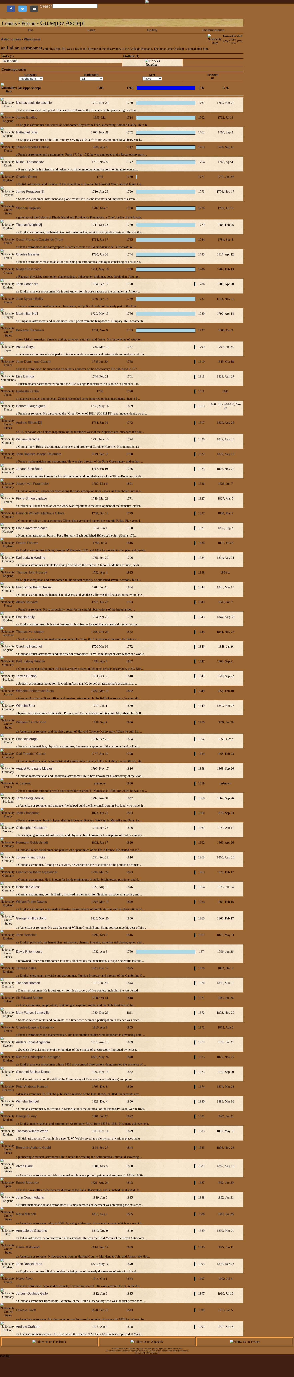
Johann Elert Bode (29, 469)
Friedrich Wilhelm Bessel (34, 587)
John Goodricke (27, 284)
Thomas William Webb (32, 1131)
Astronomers (11, 39)
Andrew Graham (27, 1326)
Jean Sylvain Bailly (29, 298)
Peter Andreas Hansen (32, 1086)
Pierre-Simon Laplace (31, 498)
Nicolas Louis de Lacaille (34, 102)
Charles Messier (27, 254)
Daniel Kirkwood (28, 1247)
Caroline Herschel (29, 646)
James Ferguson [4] (30, 798)
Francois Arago (27, 739)
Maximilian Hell (27, 313)
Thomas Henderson (30, 631)
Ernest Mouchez (27, 1182)
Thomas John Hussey (31, 572)
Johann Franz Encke (30, 857)
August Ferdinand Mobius (34, 768)
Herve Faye (24, 1278)
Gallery (152, 30)
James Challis (26, 968)
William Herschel (28, 439)
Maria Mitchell (26, 1214)
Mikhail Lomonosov (30, 162)
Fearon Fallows (27, 543)
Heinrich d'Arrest (28, 887)
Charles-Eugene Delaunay (35, 1027)
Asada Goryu (25, 347)
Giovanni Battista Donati (33, 1072)
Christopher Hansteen (31, 827)
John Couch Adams (30, 1197)
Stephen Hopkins (28, 208)
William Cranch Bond (31, 722)
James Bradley (26, 117)
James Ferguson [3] (30, 191)
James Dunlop (26, 676)
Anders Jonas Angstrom (33, 1042)
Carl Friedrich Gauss (30, 753)
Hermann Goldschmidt (32, 842)
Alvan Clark (24, 1166)
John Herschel (26, 935)
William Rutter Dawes (31, 901)
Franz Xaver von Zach (31, 528)
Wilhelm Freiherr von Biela (35, 691)
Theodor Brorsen (28, 983)
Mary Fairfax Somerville (33, 1012)
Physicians (32, 39)
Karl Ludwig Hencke (30, 661)
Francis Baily (25, 617)
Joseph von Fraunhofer (32, 483)
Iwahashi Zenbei (28, 391)
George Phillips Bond (31, 918)
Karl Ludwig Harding (30, 557)
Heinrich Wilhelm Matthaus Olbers (40, 513)
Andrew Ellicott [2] (29, 422)
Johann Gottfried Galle (32, 1293)
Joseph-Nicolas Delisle (32, 147)
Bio (30, 30)
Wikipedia (10, 61)
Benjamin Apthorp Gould (33, 1147)
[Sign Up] (2, 6)
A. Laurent (23, 783)
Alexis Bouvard (27, 602)
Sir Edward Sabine (29, 997)
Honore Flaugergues (30, 406)
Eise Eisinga (25, 376)
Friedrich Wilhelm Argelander (36, 872)
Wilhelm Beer (25, 705)
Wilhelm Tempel (27, 1101)
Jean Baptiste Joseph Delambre (38, 454)
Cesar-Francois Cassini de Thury (39, 239)
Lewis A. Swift (26, 1310)
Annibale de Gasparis (31, 1230)
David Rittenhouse (29, 951)
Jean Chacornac (27, 813)
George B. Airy (26, 1116)
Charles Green (26, 176)
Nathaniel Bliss (27, 132)
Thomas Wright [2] (29, 224)
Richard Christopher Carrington (38, 1057)
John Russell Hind (29, 1264)
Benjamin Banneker (30, 330)
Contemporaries (213, 30)
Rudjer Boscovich (28, 269)
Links (91, 30)
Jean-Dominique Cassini (33, 361)
